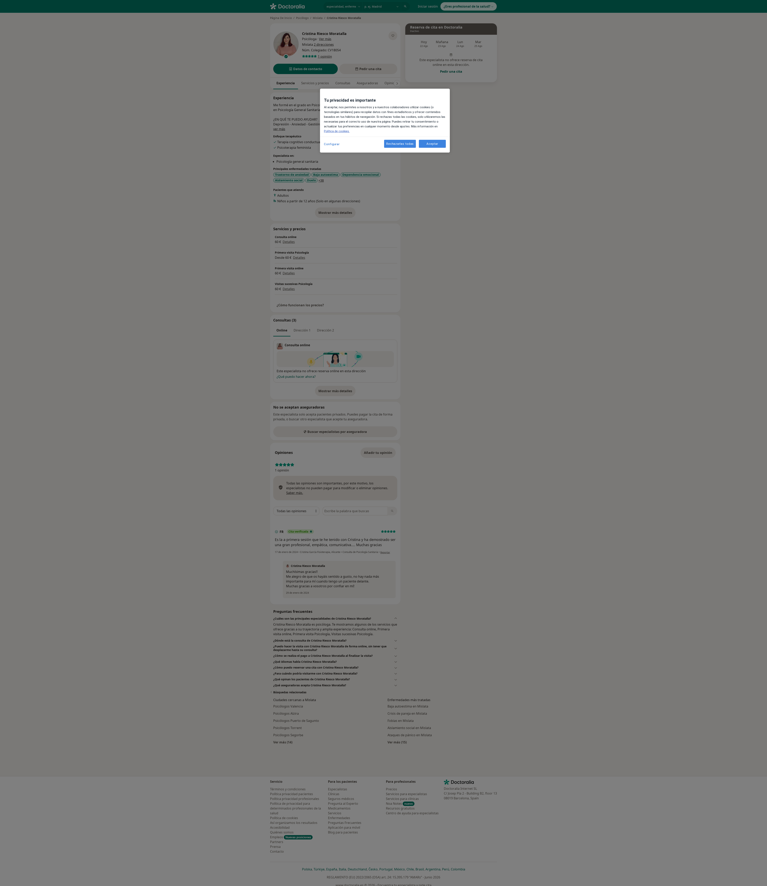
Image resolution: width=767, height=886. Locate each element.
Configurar (332, 144)
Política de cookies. (337, 131)
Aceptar (432, 143)
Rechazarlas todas (400, 143)
